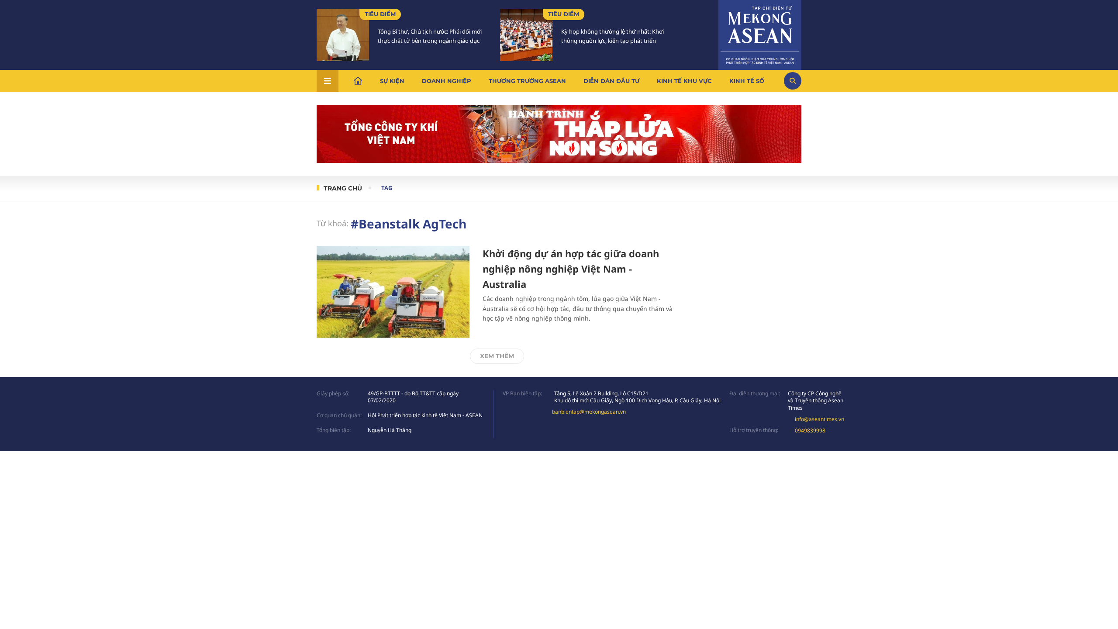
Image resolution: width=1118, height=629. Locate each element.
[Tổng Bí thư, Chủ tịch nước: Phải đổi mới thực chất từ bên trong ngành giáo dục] (343, 35)
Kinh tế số (746, 80)
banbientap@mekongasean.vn (589, 411)
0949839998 (810, 430)
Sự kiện (392, 80)
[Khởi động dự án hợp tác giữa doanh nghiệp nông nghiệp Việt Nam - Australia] (393, 292)
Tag (386, 188)
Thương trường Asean (527, 80)
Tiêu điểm (380, 13)
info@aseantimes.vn (819, 419)
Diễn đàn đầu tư (611, 80)
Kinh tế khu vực (684, 80)
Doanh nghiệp (446, 80)
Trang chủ (343, 188)
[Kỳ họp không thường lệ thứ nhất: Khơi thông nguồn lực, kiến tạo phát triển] (526, 35)
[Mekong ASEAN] (760, 33)
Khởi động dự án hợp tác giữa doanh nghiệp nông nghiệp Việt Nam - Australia (571, 268)
